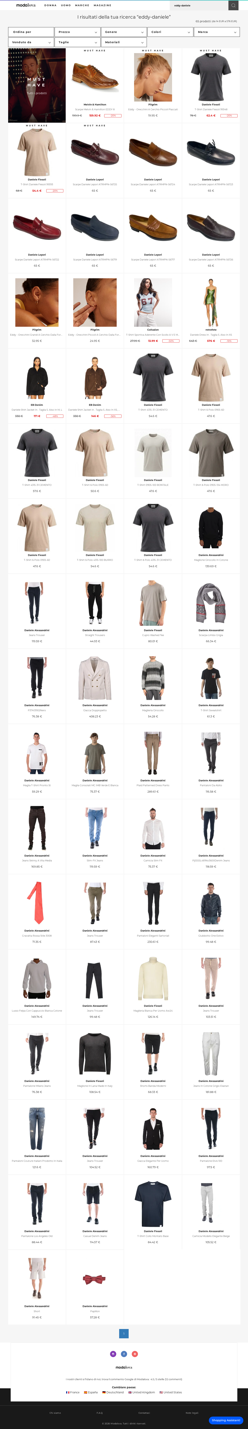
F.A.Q (99, 1413)
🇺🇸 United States (170, 1392)
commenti (173, 1379)
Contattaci (144, 1413)
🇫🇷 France (72, 1392)
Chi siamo (55, 1413)
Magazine (103, 5)
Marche (82, 5)
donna (50, 5)
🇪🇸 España (91, 1392)
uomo (66, 5)
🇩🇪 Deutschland (113, 1392)
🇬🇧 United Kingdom (141, 1392)
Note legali (192, 1413)
